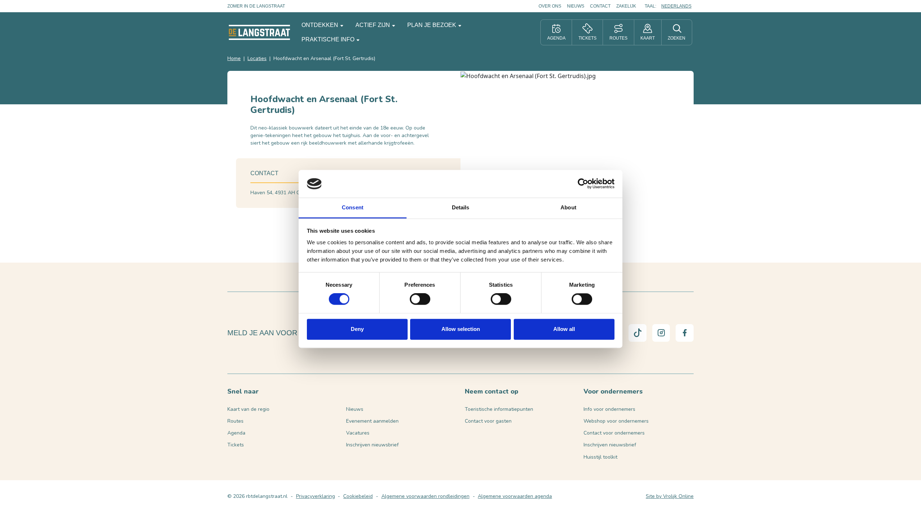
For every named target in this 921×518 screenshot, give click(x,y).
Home (234, 58)
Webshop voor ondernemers (616, 421)
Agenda (236, 433)
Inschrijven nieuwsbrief (372, 444)
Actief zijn (373, 25)
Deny (357, 329)
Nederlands (676, 6)
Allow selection (460, 329)
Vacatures (357, 433)
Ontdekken (320, 25)
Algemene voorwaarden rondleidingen (425, 496)
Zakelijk (626, 6)
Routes (235, 421)
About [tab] (568, 207)
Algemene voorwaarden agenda (515, 496)
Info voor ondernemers (609, 409)
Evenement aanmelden (372, 421)
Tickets (235, 444)
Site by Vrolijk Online (670, 496)
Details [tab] (460, 207)
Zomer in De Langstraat (256, 6)
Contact (600, 6)
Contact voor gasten (488, 421)
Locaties (257, 58)
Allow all (564, 329)
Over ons (550, 6)
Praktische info (328, 39)
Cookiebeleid (358, 496)
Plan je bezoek (432, 25)
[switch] (420, 299)
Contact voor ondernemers (614, 433)
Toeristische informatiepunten (499, 409)
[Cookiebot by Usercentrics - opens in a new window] (583, 183)
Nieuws (575, 6)
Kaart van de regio (248, 409)
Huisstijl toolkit (600, 457)
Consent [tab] (352, 207)
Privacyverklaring (315, 496)
